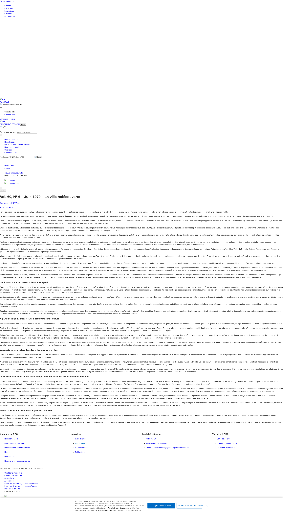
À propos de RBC (11, 16)
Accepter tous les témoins (161, 506)
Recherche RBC (6, 157)
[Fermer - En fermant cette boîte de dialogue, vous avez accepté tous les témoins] (207, 505)
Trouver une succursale (13, 173)
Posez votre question (8, 132)
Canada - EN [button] (14, 180)
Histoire (7, 452)
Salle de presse (81, 439)
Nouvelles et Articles (12, 147)
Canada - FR (14, 183)
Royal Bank (4, 102)
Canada (7, 6)
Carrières (8, 150)
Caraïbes (8, 14)
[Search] (38, 157)
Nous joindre (9, 456)
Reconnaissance (81, 448)
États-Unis (8, 8)
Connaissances (10, 152)
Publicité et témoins (12, 489)
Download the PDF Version (10, 203)
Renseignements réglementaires (17, 461)
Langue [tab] (7, 168)
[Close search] (1, 135)
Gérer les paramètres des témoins (190, 506)
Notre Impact (9, 142)
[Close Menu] (1, 188)
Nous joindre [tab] (9, 166)
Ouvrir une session (7, 119)
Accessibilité (9, 478)
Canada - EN (9, 114)
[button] (141, 105)
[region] (141, 506)
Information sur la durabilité (156, 443)
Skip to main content (8, 1)
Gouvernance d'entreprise (14, 443)
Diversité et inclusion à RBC (228, 443)
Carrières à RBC (223, 439)
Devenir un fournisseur (225, 448)
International (9, 11)
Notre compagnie (11, 139)
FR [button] (1, 107)
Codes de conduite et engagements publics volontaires (167, 448)
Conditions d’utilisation (13, 473)
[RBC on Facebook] (5, 496)
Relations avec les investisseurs (17, 145)
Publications (80, 452)
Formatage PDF (6, 207)
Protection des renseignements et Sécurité (21, 483)
